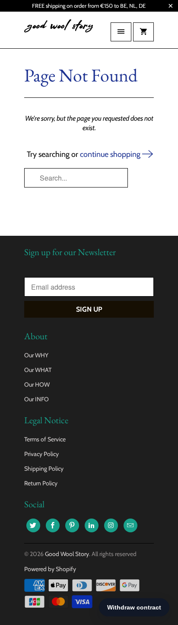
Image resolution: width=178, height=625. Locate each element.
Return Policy (40, 483)
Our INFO (36, 399)
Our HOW (37, 384)
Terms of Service (45, 439)
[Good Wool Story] (58, 33)
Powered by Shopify (50, 569)
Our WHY (36, 355)
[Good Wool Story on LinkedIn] (92, 525)
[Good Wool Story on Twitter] (33, 525)
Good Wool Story (67, 554)
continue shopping (111, 154)
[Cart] (143, 31)
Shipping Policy (44, 468)
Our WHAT (37, 370)
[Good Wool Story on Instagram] (111, 525)
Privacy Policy (41, 454)
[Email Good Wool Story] (130, 525)
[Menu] (121, 31)
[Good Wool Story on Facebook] (53, 525)
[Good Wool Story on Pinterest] (72, 525)
